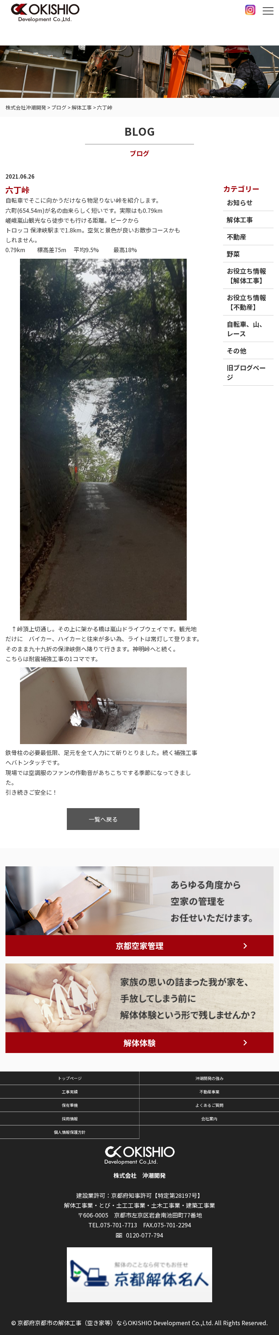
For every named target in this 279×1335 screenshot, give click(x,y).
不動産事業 (209, 1091)
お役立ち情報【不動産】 (246, 302)
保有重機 (70, 1105)
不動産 (236, 236)
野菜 (233, 253)
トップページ (70, 1078)
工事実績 (70, 1091)
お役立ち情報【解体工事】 (246, 275)
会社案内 (209, 1118)
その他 (236, 350)
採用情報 (70, 1118)
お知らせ (240, 202)
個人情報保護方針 (70, 1132)
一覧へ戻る (103, 819)
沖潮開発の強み (209, 1078)
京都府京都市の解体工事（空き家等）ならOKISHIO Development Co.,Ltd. (115, 1322)
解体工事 (240, 219)
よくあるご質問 (209, 1105)
